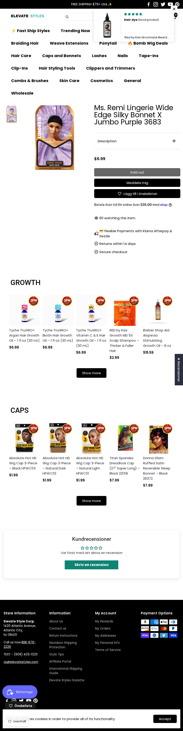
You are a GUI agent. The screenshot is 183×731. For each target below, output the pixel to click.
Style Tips (56, 654)
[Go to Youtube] (170, 4)
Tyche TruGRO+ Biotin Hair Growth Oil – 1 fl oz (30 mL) (58, 335)
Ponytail (108, 43)
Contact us (57, 628)
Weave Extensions (69, 43)
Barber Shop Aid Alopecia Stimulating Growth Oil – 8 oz (157, 338)
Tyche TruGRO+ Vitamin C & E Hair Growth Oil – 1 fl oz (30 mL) (91, 338)
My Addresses (105, 636)
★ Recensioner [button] (179, 369)
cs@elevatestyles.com (21, 662)
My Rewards (104, 621)
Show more (91, 373)
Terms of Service (108, 650)
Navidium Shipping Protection (63, 645)
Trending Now (75, 30)
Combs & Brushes (29, 80)
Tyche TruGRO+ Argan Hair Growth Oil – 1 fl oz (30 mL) (24, 335)
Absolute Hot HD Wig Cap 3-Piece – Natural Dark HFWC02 (57, 466)
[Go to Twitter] (163, 4)
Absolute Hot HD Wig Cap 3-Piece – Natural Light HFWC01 (90, 466)
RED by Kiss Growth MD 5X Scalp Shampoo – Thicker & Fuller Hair (124, 340)
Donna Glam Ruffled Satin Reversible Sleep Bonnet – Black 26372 (156, 468)
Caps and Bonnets (61, 55)
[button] (174, 9)
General (132, 80)
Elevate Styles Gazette (66, 680)
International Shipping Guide (65, 671)
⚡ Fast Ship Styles (30, 30)
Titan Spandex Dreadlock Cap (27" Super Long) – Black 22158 (125, 466)
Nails (123, 55)
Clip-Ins (19, 68)
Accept (165, 719)
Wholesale (22, 93)
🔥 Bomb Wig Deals (148, 43)
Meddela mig (137, 182)
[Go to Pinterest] (177, 4)
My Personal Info (107, 643)
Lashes (99, 55)
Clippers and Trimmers (110, 68)
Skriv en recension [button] (92, 564)
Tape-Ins (148, 55)
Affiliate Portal (60, 661)
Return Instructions (63, 636)
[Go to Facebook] (148, 4)
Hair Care (21, 55)
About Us (56, 621)
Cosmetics (101, 80)
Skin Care (69, 80)
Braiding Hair (25, 43)
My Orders (102, 628)
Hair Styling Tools (57, 68)
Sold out (137, 172)
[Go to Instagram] (155, 4)
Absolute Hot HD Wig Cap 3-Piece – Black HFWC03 (23, 463)
